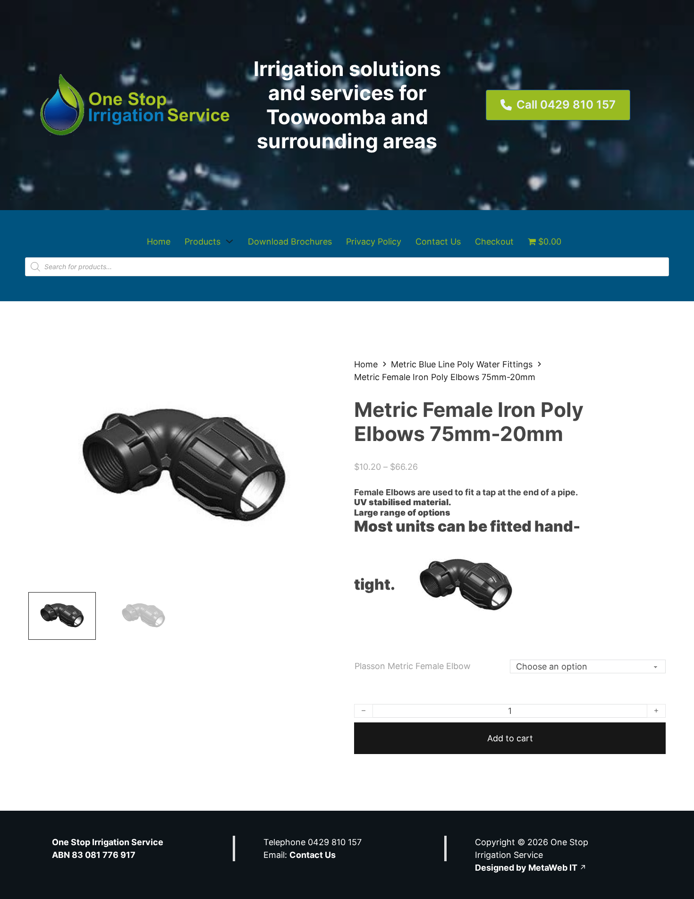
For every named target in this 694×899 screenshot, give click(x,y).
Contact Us (438, 241)
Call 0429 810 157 (566, 104)
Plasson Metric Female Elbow (413, 666)
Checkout (494, 241)
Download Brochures (290, 241)
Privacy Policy (373, 241)
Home (158, 241)
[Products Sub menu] (229, 241)
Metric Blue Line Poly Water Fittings (462, 364)
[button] (327, 370)
